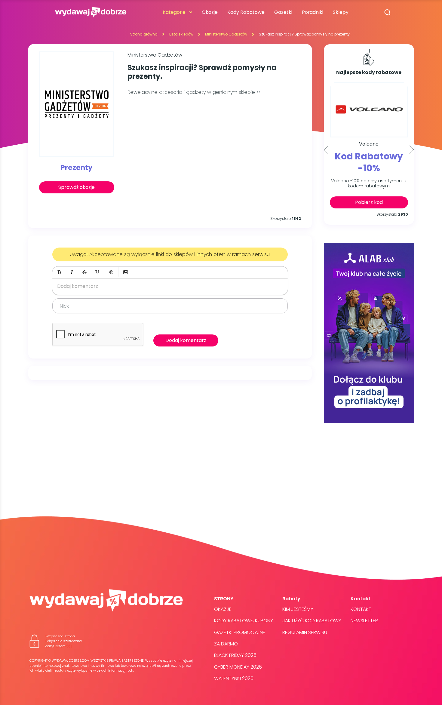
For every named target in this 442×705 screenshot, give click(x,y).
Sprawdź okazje (76, 187)
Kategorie (174, 12)
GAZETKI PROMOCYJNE (239, 632)
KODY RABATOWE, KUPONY (243, 620)
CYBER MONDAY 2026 (238, 666)
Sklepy (340, 12)
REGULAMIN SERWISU (304, 632)
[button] (59, 272)
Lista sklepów (181, 34)
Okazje (210, 12)
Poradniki (312, 12)
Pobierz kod (369, 202)
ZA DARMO (226, 643)
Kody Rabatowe (246, 12)
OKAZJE (223, 609)
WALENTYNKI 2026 (233, 678)
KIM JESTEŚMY (297, 609)
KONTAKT (361, 609)
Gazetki (283, 12)
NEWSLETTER (364, 620)
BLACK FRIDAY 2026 (235, 655)
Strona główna (144, 34)
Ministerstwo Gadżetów (226, 34)
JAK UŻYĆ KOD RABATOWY (311, 620)
